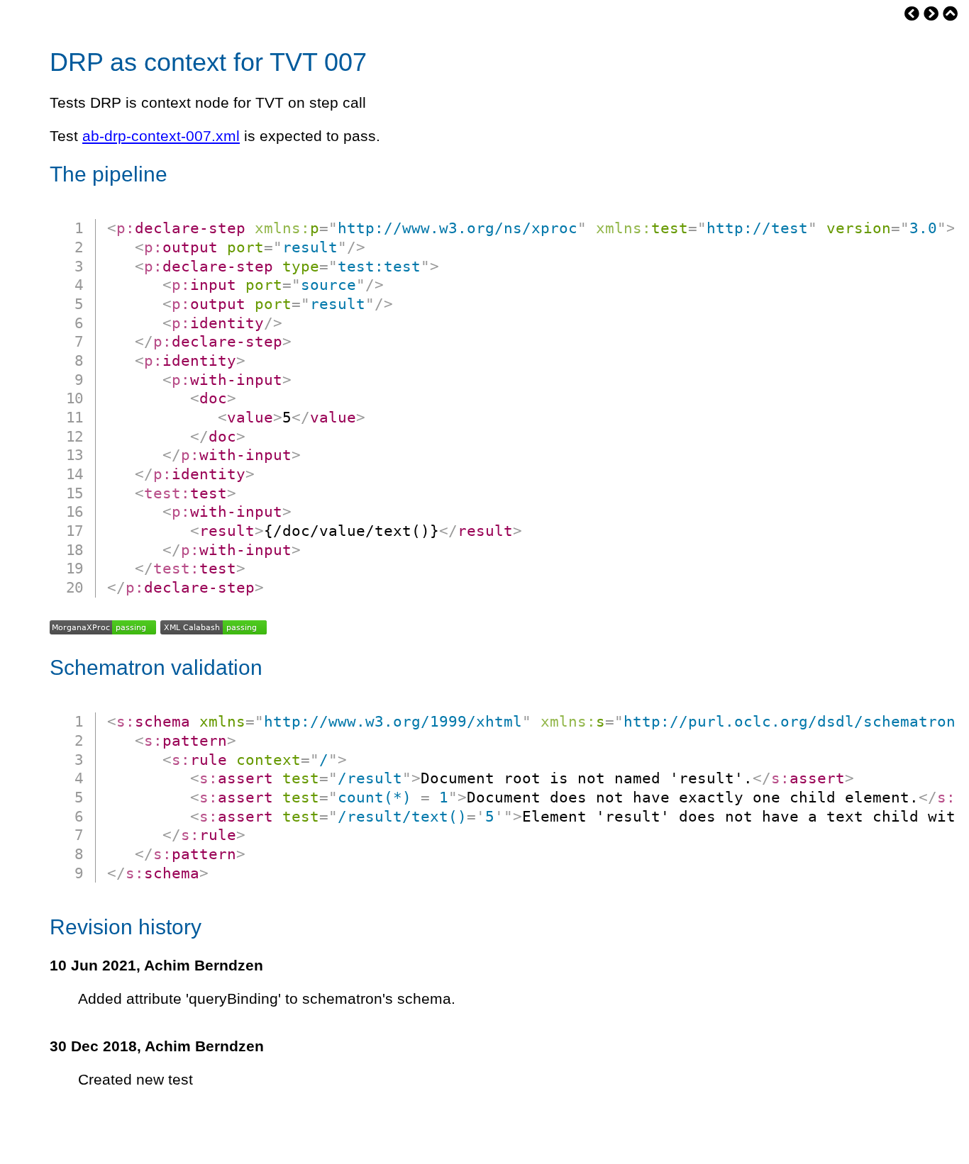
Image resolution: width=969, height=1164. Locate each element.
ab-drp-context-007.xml (161, 136)
